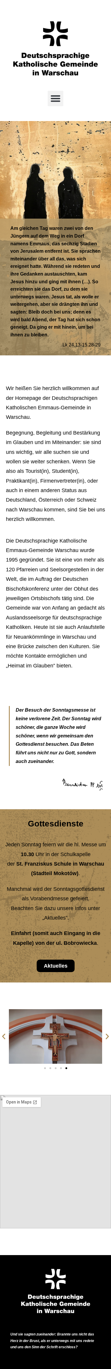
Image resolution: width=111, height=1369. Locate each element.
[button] (55, 98)
